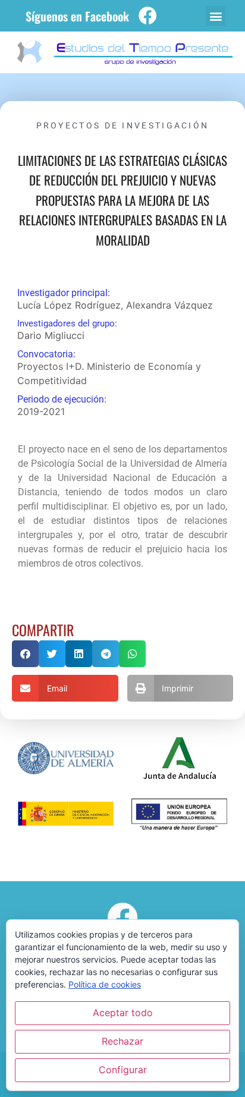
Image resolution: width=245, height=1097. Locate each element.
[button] (215, 16)
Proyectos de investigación (122, 125)
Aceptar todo (123, 1013)
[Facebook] (148, 16)
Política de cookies (104, 984)
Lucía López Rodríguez (69, 305)
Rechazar (122, 1041)
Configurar (123, 1070)
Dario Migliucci (50, 335)
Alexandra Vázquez (169, 305)
